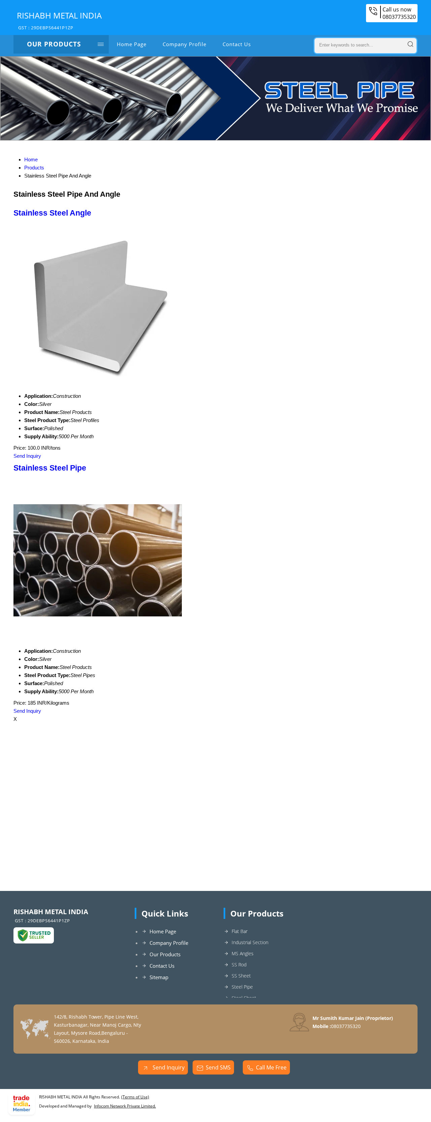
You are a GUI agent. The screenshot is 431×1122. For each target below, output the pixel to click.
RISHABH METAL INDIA (59, 20)
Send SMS (218, 1067)
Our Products (54, 44)
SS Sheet (241, 975)
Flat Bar (239, 931)
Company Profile (184, 44)
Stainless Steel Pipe (49, 468)
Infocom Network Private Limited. (125, 1106)
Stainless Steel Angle (52, 213)
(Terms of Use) (135, 1097)
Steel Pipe (242, 987)
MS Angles (243, 953)
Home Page (131, 44)
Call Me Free (271, 1067)
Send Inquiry (27, 456)
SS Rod (239, 964)
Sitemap (159, 977)
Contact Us (237, 44)
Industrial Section (250, 942)
